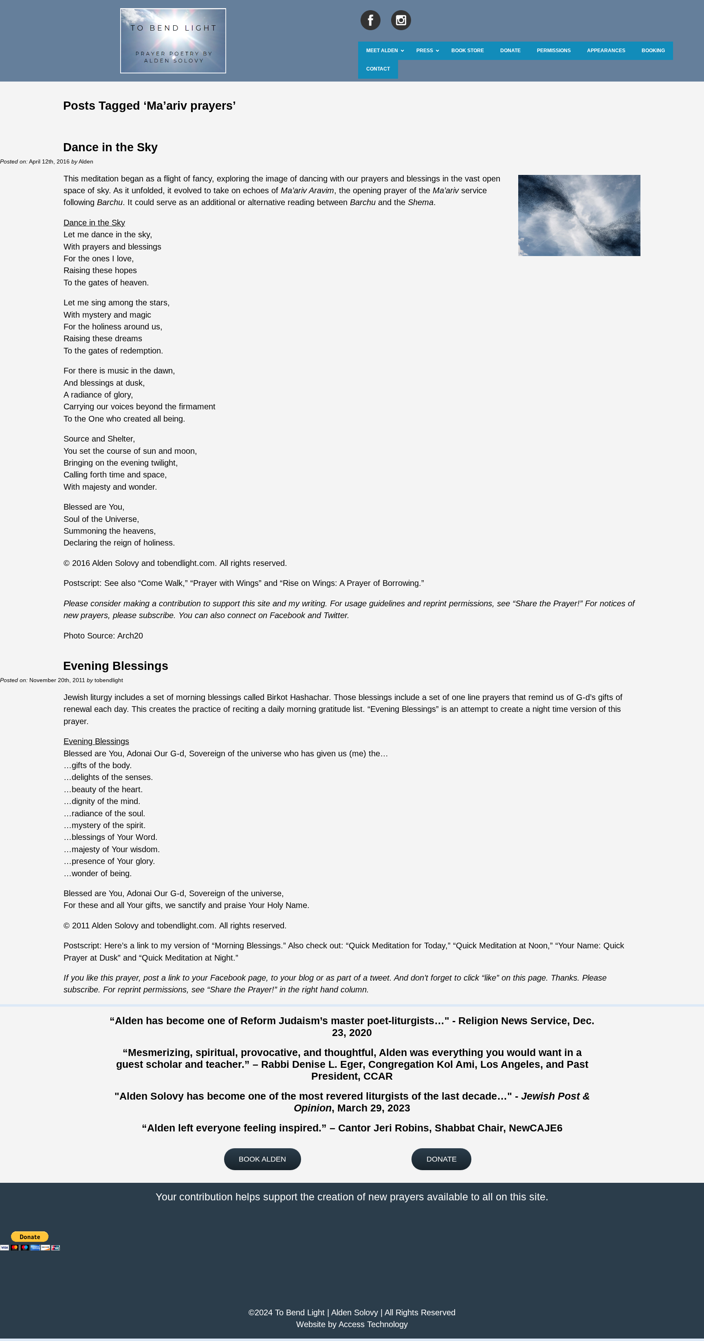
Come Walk (162, 583)
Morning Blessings (248, 945)
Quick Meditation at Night (187, 957)
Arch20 (130, 635)
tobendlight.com (186, 563)
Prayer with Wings (226, 583)
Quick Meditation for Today (397, 945)
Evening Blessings (115, 665)
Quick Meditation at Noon (502, 945)
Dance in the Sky (110, 147)
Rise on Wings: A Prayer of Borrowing (351, 583)
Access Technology (373, 1324)
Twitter (335, 615)
